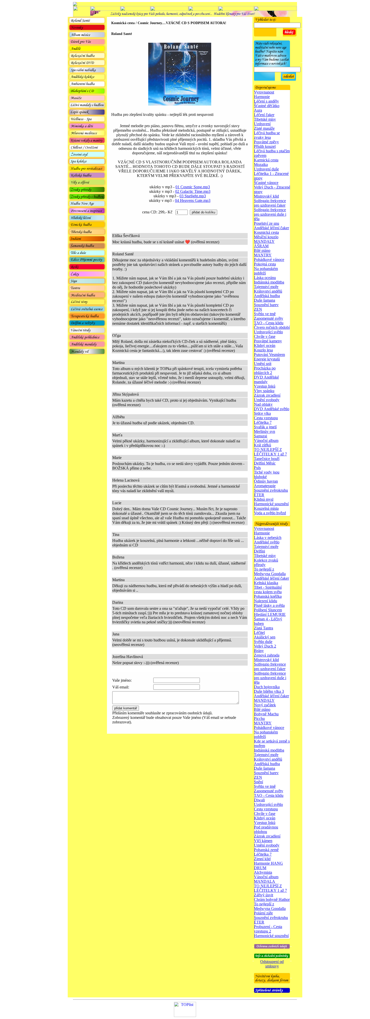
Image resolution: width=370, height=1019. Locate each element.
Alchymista (263, 872)
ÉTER (259, 495)
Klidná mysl (263, 499)
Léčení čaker (264, 115)
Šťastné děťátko (266, 106)
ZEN (258, 309)
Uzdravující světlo (268, 332)
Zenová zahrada (266, 655)
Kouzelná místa (266, 508)
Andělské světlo (266, 542)
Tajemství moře (266, 287)
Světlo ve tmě (265, 314)
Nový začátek (265, 705)
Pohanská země (266, 850)
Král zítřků (262, 445)
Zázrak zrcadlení (267, 395)
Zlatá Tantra (263, 628)
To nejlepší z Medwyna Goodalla (270, 571)
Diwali (259, 800)
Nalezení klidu (265, 601)
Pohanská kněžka (268, 596)
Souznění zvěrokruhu (271, 490)
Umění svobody (266, 400)
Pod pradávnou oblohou (266, 829)
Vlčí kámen (263, 841)
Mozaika (261, 164)
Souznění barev (266, 305)
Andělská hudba (267, 296)
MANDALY (264, 241)
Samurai (260, 436)
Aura (258, 110)
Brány (259, 651)
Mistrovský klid (266, 196)
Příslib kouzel (265, 146)
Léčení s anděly (266, 101)
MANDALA (264, 881)
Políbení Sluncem (268, 610)
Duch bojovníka (267, 687)
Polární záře (263, 913)
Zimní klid (262, 859)
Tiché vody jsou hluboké (266, 474)
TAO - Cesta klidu (268, 323)
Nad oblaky (263, 404)
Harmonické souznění (271, 504)
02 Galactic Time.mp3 (192, 191)
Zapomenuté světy (268, 318)
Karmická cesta (266, 160)
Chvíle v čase (264, 336)
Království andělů (268, 291)
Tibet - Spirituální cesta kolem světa (268, 589)
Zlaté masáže (264, 128)
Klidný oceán (264, 345)
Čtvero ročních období (272, 327)
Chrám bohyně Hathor (272, 899)
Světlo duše (263, 641)
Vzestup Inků (264, 386)
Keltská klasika (266, 583)
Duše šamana (264, 300)
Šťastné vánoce (266, 182)
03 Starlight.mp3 (192, 196)
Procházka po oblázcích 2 (265, 370)
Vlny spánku (264, 391)
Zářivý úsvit (263, 895)
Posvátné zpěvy (266, 142)
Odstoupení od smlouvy (272, 963)
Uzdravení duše (266, 169)
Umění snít (262, 363)
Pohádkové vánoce (269, 259)
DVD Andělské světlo (271, 409)
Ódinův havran (266, 481)
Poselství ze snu (266, 223)
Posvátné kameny (268, 341)
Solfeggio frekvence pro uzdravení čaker (270, 203)
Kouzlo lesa (263, 350)
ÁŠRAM (261, 246)
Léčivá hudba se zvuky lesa (267, 135)
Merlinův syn (264, 431)
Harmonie (262, 97)
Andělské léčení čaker (271, 228)
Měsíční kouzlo (266, 237)
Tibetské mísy (265, 119)
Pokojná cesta (265, 264)
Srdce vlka (262, 413)
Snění (258, 782)
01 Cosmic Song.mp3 (192, 187)
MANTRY (263, 255)
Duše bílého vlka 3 (269, 691)
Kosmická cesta (266, 232)
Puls (257, 468)
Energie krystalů (267, 359)
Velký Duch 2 (265, 646)
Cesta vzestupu (266, 418)
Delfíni (259, 551)
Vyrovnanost (264, 92)
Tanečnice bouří (266, 458)
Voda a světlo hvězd (270, 513)
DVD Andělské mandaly (266, 379)
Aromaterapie (265, 486)
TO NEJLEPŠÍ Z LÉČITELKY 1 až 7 (270, 451)
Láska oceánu (265, 277)
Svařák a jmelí (265, 427)
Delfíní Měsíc (265, 463)
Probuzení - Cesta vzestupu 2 (268, 928)
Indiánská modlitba (269, 282)
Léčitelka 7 (263, 422)
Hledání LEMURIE (270, 614)
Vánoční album (266, 440)
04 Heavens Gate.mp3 (192, 200)
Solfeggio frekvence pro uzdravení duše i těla (270, 214)
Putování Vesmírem (269, 354)
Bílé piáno (262, 250)
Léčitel (259, 632)
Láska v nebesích (267, 537)
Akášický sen (264, 637)
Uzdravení (262, 124)
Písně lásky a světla (269, 605)
